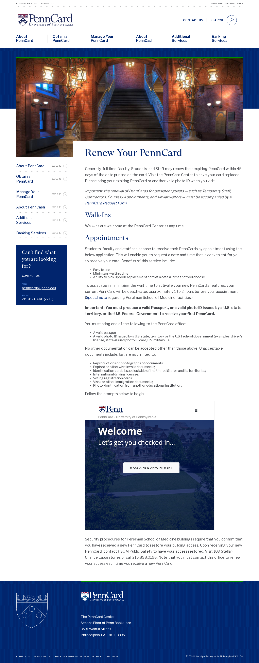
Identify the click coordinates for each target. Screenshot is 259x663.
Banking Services (219, 39)
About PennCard (24, 39)
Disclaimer (112, 656)
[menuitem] (41, 166)
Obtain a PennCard (61, 39)
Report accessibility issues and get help (78, 656)
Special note (96, 297)
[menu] (41, 199)
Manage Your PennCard (102, 39)
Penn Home (47, 3)
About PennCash (144, 39)
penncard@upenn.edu (39, 288)
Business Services (26, 3)
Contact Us (193, 20)
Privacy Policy (42, 656)
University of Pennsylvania (227, 3)
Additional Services (181, 39)
